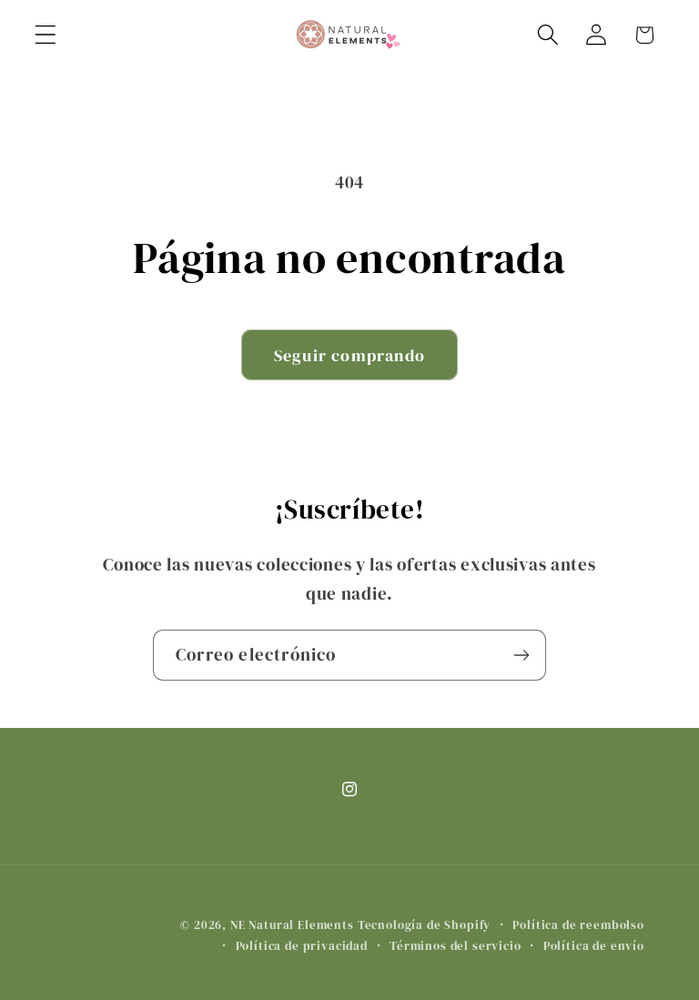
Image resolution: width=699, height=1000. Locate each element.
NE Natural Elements (292, 924)
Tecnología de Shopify (424, 924)
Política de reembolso (578, 924)
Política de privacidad (302, 945)
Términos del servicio (456, 945)
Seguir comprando (349, 355)
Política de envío (593, 945)
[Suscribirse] (521, 655)
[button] (46, 35)
